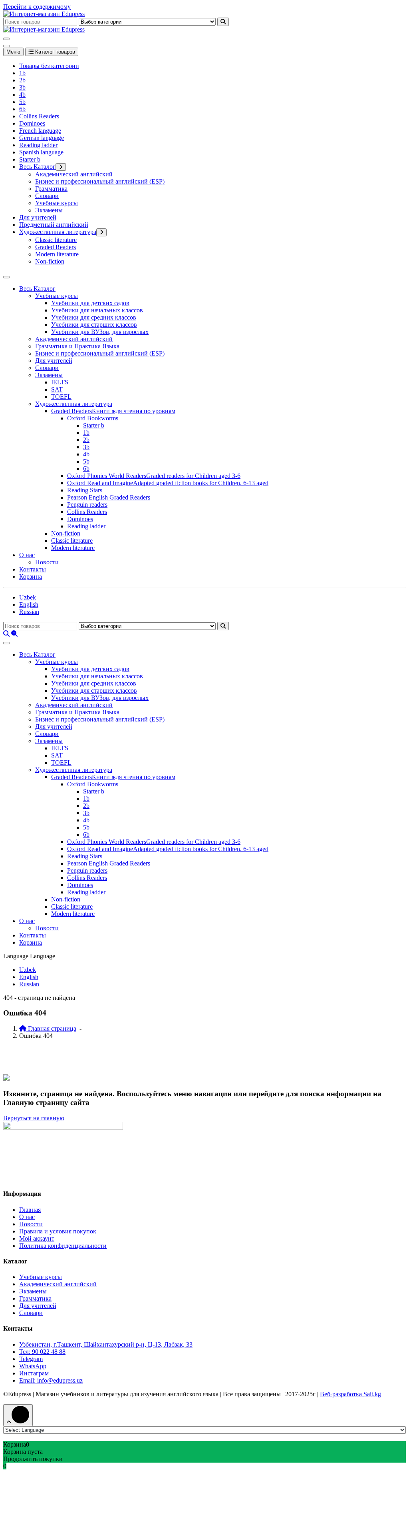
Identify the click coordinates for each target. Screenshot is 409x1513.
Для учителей (37, 217)
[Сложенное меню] (6, 39)
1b (22, 73)
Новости (47, 562)
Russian (29, 611)
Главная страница (51, 1028)
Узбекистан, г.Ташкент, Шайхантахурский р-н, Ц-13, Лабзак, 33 (106, 1344)
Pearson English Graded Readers (108, 497)
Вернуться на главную (33, 1118)
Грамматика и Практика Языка (77, 346)
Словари (47, 195)
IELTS (59, 382)
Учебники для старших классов (94, 324)
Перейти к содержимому (37, 6)
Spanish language (41, 152)
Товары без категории (49, 65)
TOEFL (61, 396)
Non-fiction (49, 261)
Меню (13, 52)
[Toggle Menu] (6, 277)
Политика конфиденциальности (63, 1245)
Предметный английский (53, 224)
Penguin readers (87, 504)
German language (41, 137)
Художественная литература (57, 231)
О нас (27, 555)
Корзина (30, 576)
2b (22, 80)
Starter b (29, 159)
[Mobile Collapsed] (61, 167)
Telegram (31, 1358)
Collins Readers (39, 116)
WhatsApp (32, 1366)
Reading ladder (38, 145)
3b (22, 87)
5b (22, 101)
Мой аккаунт (36, 1238)
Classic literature (56, 239)
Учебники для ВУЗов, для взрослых (100, 331)
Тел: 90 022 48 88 (42, 1351)
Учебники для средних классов (93, 317)
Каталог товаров (54, 52)
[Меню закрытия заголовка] (6, 46)
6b (22, 109)
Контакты (32, 569)
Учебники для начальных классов (97, 310)
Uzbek (27, 597)
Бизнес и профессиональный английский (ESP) (100, 181)
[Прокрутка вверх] (18, 1415)
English (28, 604)
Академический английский (74, 174)
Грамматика (51, 188)
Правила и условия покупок (57, 1231)
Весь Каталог (37, 166)
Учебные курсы (56, 203)
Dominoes (32, 123)
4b (22, 94)
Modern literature (57, 254)
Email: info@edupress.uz (51, 1380)
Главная (30, 1209)
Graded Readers (55, 247)
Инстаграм (34, 1373)
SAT (57, 389)
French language (40, 130)
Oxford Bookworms (92, 418)
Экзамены (49, 210)
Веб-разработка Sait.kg (350, 1394)
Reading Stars (84, 490)
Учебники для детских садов (90, 303)
